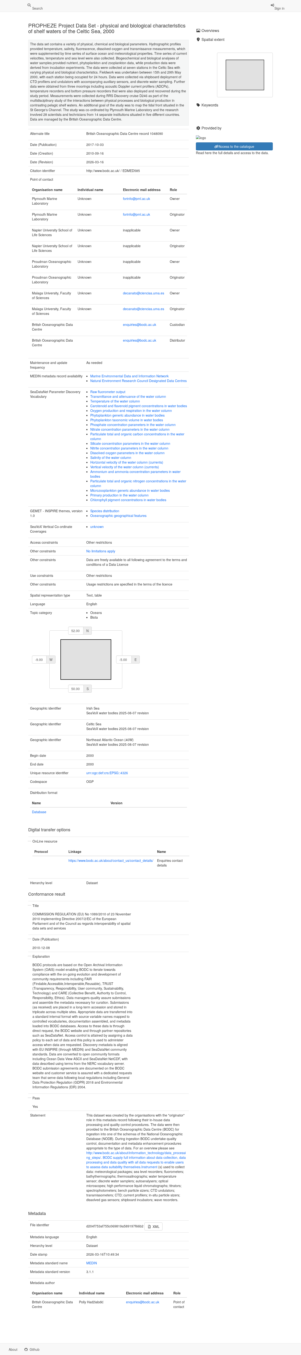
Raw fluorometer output (107, 391)
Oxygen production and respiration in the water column (131, 410)
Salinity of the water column (110, 457)
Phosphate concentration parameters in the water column (133, 424)
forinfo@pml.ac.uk (136, 198)
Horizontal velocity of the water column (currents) (126, 462)
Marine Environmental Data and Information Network (129, 376)
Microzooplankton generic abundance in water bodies (130, 490)
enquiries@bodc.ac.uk (139, 324)
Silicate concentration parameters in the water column (130, 443)
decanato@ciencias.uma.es (143, 293)
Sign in (279, 8)
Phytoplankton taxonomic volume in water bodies (126, 420)
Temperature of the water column (115, 401)
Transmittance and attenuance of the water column (128, 396)
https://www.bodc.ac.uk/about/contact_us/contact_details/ (110, 860)
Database (39, 811)
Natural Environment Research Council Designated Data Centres (138, 380)
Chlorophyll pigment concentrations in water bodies (128, 499)
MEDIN (91, 1263)
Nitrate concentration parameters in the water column (130, 429)
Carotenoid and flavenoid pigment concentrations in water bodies (138, 405)
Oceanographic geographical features (118, 515)
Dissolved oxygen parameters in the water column (127, 452)
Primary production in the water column (119, 495)
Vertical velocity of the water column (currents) (124, 467)
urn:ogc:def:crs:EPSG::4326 (107, 772)
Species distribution (104, 510)
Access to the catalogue (236, 146)
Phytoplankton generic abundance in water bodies (127, 415)
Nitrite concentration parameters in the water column (129, 448)
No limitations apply (100, 551)
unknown (97, 526)
